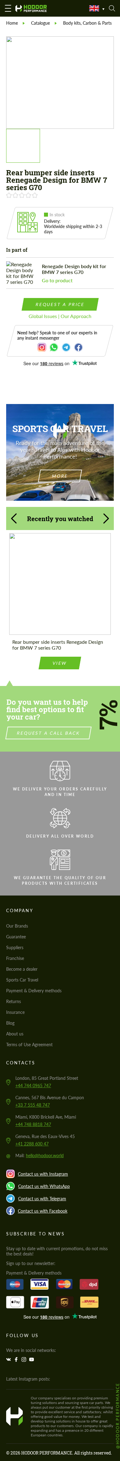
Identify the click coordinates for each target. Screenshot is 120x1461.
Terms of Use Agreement (29, 1044)
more (59, 476)
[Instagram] (25, 1359)
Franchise (15, 958)
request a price (60, 304)
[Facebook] (17, 1359)
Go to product (57, 280)
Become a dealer (22, 969)
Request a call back (48, 733)
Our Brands (17, 925)
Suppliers (14, 947)
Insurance (15, 1012)
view (60, 663)
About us (14, 1033)
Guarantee (16, 936)
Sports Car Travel (22, 979)
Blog (10, 1023)
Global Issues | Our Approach (60, 316)
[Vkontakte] (9, 1359)
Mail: (39, 1155)
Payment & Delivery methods (34, 990)
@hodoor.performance (117, 1415)
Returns (13, 1001)
